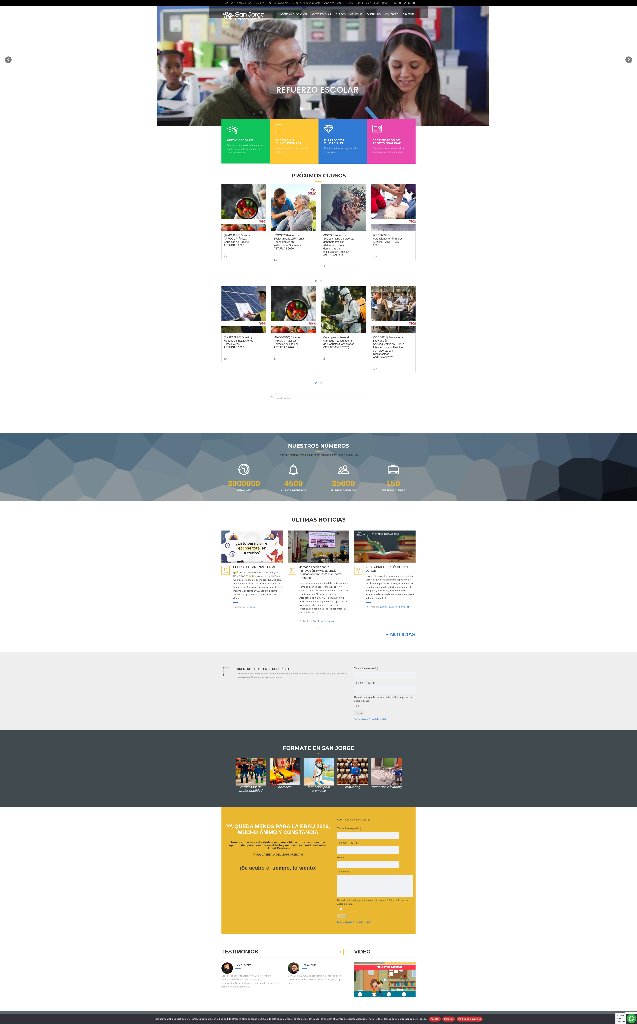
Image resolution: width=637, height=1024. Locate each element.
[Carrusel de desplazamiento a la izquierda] (340, 952)
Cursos (341, 14)
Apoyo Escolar (321, 14)
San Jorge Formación (323, 621)
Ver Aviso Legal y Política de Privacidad (370, 719)
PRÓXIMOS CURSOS (318, 175)
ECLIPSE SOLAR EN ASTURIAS (254, 567)
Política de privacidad (469, 1019)
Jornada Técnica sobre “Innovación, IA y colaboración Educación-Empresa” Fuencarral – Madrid (320, 572)
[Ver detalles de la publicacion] (252, 547)
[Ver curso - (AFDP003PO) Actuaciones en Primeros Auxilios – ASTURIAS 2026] (343, 207)
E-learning (374, 14)
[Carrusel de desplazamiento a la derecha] (346, 952)
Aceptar (435, 1019)
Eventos (251, 607)
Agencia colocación (293, 14)
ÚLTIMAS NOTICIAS (319, 519)
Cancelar (448, 1019)
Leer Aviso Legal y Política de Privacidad (353, 922)
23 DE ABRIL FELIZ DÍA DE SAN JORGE (387, 568)
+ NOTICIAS (401, 634)
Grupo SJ (356, 14)
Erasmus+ (409, 14)
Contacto (391, 14)
